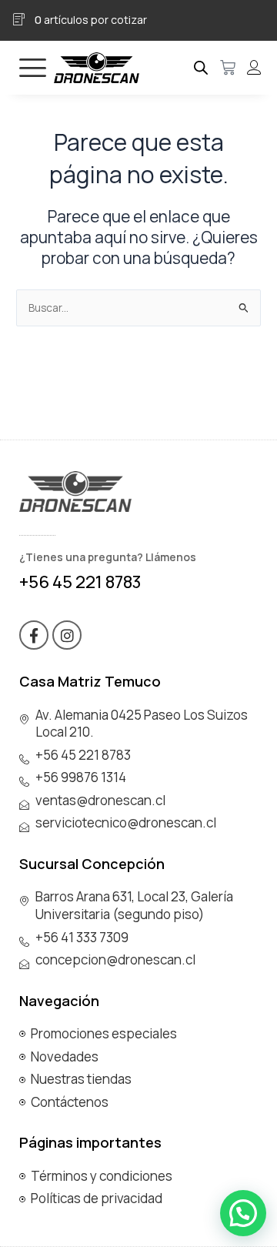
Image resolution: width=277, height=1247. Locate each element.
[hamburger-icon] (32, 67)
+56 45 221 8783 (80, 581)
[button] (243, 1213)
